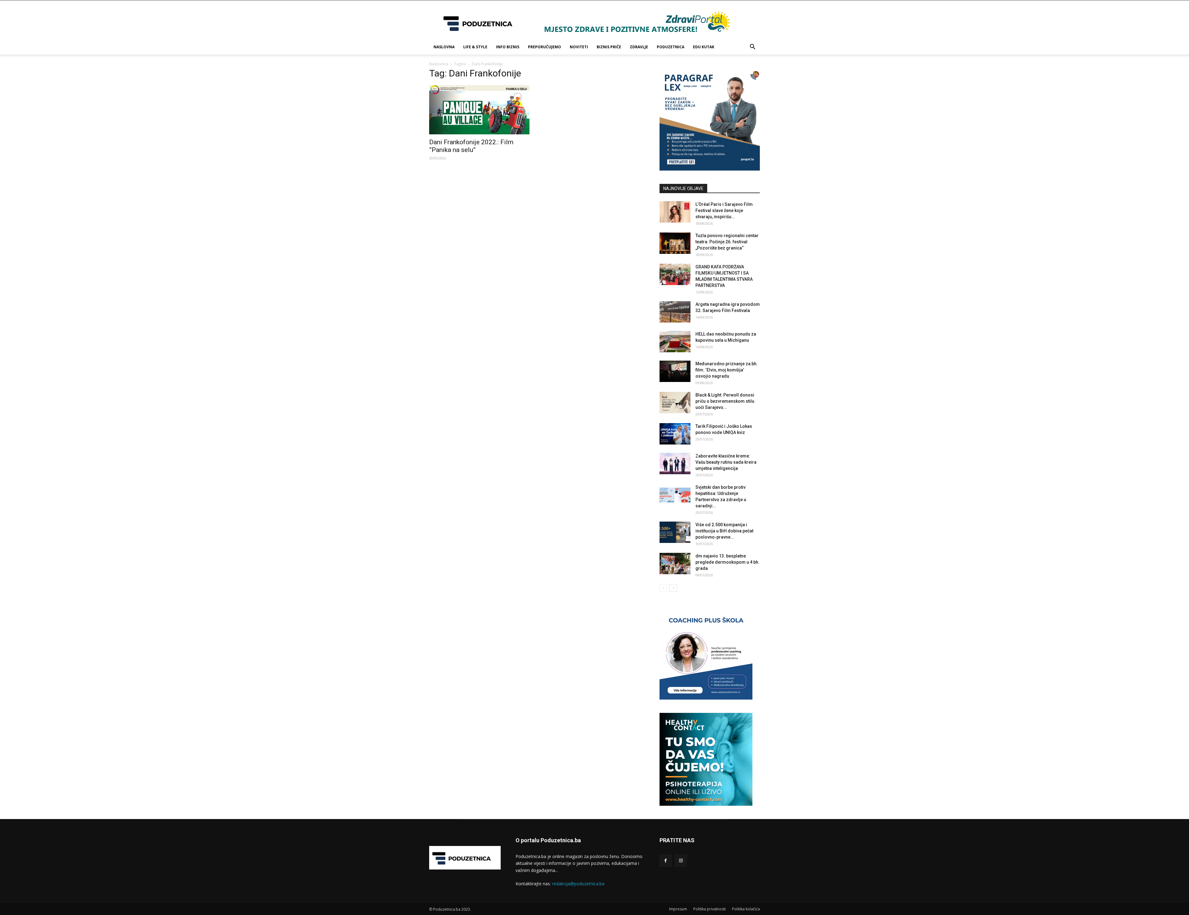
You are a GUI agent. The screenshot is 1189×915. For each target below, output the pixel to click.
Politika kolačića (746, 909)
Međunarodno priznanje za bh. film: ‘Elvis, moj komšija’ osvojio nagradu (726, 370)
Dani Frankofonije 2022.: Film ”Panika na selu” (471, 146)
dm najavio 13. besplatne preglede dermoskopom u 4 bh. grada (727, 562)
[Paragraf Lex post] (710, 169)
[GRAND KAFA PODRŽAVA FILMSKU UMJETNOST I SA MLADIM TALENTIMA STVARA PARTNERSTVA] (675, 274)
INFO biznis (507, 47)
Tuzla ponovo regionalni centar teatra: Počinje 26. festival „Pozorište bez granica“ (727, 241)
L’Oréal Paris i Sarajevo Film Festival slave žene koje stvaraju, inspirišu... (724, 210)
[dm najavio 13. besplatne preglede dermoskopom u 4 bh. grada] (675, 563)
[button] (752, 47)
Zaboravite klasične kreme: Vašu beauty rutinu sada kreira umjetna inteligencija (725, 462)
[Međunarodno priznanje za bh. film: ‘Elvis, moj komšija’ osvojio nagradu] (675, 371)
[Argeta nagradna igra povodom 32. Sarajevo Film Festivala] (675, 312)
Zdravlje (639, 47)
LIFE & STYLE (475, 47)
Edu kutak (703, 47)
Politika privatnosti (709, 909)
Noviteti (579, 47)
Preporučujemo (544, 47)
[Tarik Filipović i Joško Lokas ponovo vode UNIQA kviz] (675, 433)
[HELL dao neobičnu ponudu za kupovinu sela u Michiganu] (675, 341)
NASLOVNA (444, 47)
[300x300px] (706, 804)
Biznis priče (609, 47)
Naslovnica (438, 64)
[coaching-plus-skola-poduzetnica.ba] (706, 698)
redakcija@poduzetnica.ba (578, 884)
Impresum (678, 909)
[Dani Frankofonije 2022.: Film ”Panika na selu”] (479, 109)
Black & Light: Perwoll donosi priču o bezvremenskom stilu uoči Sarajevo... (724, 401)
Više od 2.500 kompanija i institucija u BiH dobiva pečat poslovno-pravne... (724, 531)
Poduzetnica (670, 47)
